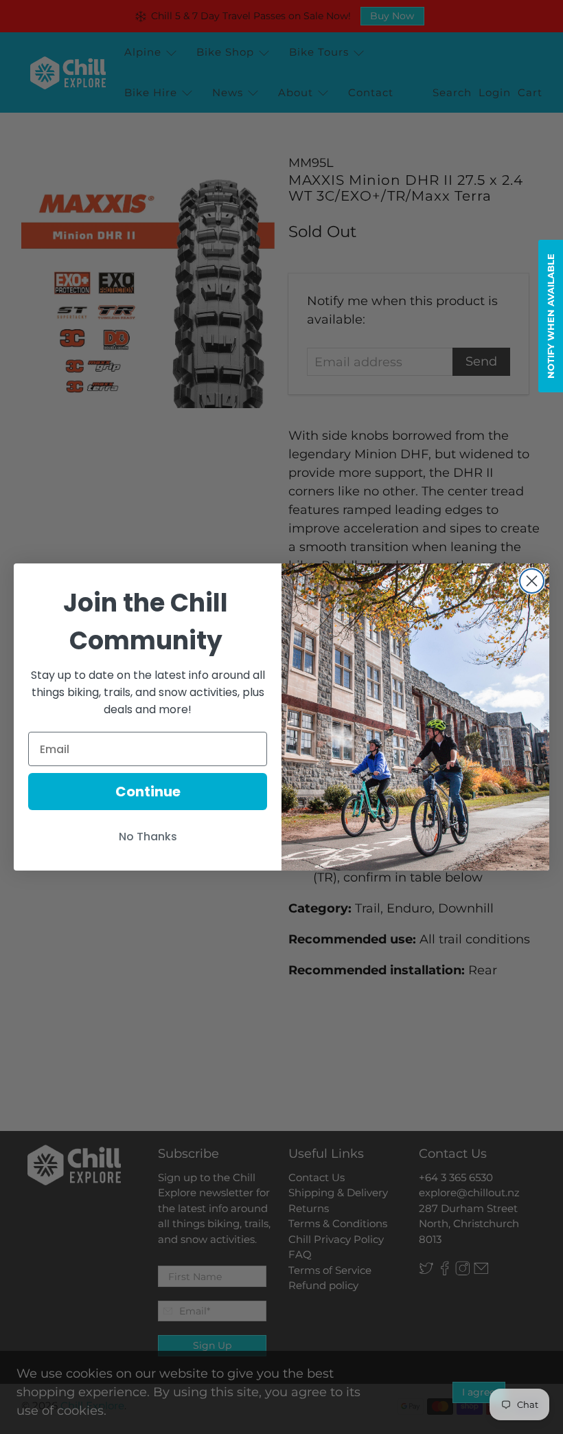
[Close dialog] (532, 581)
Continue (148, 791)
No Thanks (148, 836)
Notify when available (550, 316)
